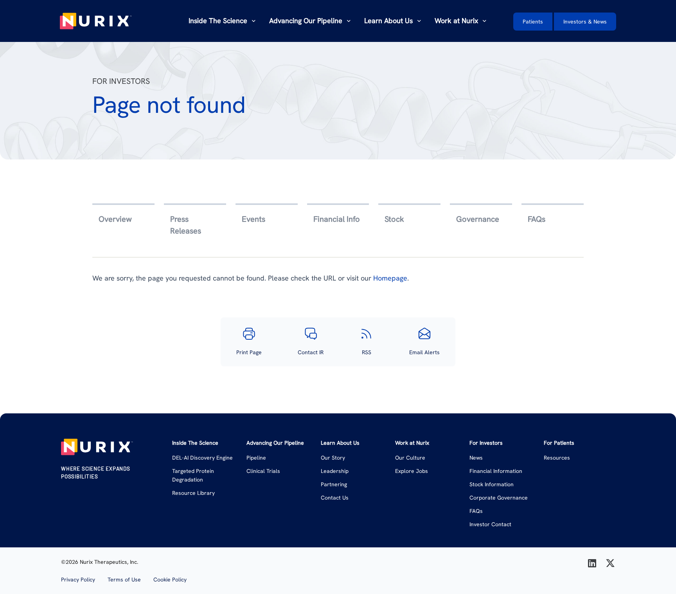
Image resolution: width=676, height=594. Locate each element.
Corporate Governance (498, 497)
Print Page (249, 352)
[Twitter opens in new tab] (610, 563)
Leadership (335, 470)
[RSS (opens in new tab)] (366, 333)
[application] (252, 21)
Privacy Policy (78, 579)
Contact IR (311, 352)
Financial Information (495, 470)
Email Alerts (424, 352)
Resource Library (193, 492)
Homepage (390, 278)
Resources (557, 457)
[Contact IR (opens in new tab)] (311, 333)
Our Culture (410, 457)
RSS (366, 352)
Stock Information (491, 484)
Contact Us (335, 497)
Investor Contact (490, 524)
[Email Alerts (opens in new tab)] (424, 333)
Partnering (334, 484)
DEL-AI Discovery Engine (202, 457)
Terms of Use (124, 579)
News (476, 457)
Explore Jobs (411, 470)
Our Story (333, 457)
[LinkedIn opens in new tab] (592, 563)
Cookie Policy (170, 579)
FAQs (476, 510)
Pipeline (256, 457)
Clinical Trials (263, 470)
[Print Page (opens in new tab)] (249, 333)
